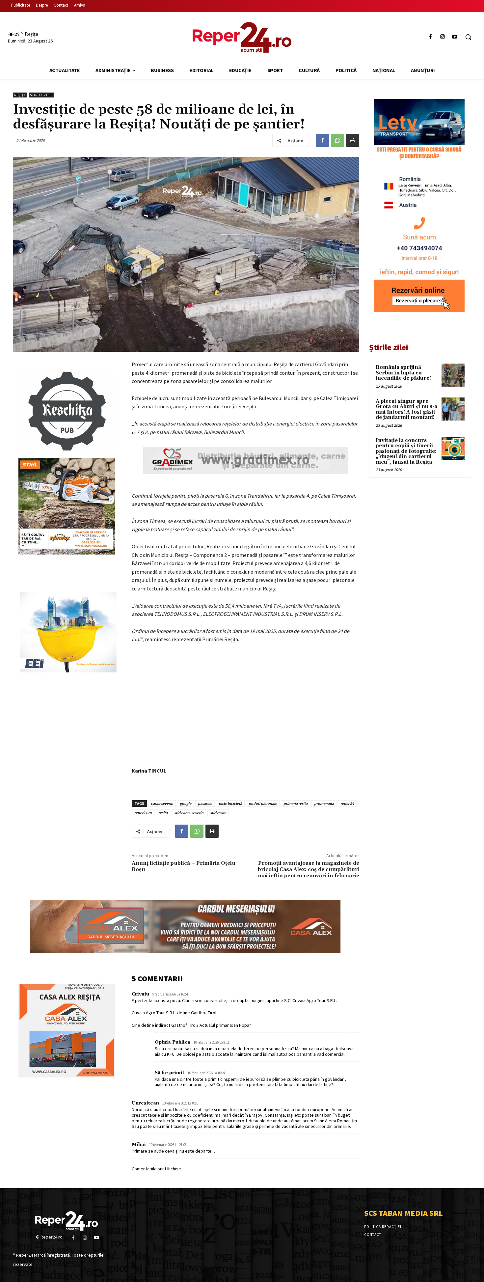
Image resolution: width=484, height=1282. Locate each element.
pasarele (205, 803)
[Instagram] (442, 37)
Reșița (20, 95)
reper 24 (347, 803)
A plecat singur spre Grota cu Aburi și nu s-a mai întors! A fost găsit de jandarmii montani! (406, 409)
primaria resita (295, 803)
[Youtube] (454, 37)
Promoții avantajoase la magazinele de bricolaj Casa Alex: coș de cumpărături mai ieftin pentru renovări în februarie (308, 869)
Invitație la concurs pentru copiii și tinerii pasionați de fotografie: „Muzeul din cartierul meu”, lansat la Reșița (406, 451)
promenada (324, 803)
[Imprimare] (352, 140)
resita (163, 812)
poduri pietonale (263, 803)
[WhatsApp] (337, 140)
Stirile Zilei (41, 95)
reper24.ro (143, 812)
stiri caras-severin (188, 812)
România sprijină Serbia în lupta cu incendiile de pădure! (403, 372)
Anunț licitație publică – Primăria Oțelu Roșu (183, 866)
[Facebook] (430, 37)
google (185, 803)
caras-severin (162, 803)
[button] (468, 37)
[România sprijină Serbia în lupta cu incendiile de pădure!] (453, 375)
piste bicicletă (230, 803)
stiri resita (218, 812)
